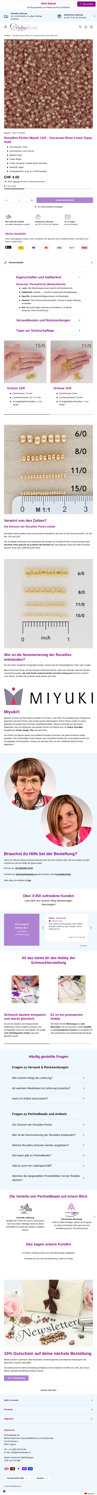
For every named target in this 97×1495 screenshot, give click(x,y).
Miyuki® (7, 133)
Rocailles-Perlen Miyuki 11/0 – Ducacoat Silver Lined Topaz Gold (35, 35)
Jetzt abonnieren (16, 1378)
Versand (16, 182)
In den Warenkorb (65, 200)
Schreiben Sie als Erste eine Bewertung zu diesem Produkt (48, 1258)
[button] (91, 27)
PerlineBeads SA (15, 1486)
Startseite (7, 35)
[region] (66, 927)
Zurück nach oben (48, 1390)
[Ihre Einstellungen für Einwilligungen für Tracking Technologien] (4, 1491)
